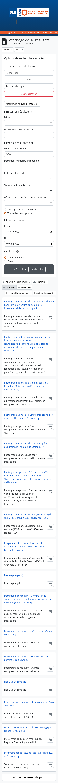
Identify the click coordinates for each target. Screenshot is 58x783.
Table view (25, 287)
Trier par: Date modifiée (17, 293)
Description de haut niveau (18, 129)
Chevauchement (16, 257)
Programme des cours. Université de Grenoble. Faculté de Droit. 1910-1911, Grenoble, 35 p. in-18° (24, 547)
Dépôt (7, 117)
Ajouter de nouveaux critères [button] (21, 103)
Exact (10, 261)
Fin (5, 238)
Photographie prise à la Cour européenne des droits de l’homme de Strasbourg (28, 416)
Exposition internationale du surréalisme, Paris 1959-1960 (29, 704)
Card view (10, 287)
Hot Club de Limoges (15, 681)
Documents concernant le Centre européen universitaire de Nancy (27, 658)
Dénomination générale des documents (25, 197)
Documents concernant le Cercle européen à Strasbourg (28, 633)
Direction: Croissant (43, 293)
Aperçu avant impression (17, 281)
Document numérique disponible (21, 160)
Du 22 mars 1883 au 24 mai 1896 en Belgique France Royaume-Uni (27, 729)
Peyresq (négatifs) (13, 575)
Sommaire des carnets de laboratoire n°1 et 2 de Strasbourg (28, 754)
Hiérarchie (41, 281)
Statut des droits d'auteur (18, 185)
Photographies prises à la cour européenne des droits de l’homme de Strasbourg (27, 445)
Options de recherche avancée (24, 58)
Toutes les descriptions (19, 213)
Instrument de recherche (17, 173)
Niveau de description (15, 148)
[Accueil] (30, 12)
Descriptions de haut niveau (22, 209)
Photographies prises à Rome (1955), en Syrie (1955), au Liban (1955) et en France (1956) (28, 516)
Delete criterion (29, 93)
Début (7, 226)
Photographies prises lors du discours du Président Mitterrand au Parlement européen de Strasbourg (28, 386)
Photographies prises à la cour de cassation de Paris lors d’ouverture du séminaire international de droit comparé (29, 305)
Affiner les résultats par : (29, 777)
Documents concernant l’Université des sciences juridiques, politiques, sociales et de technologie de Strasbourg (28, 599)
